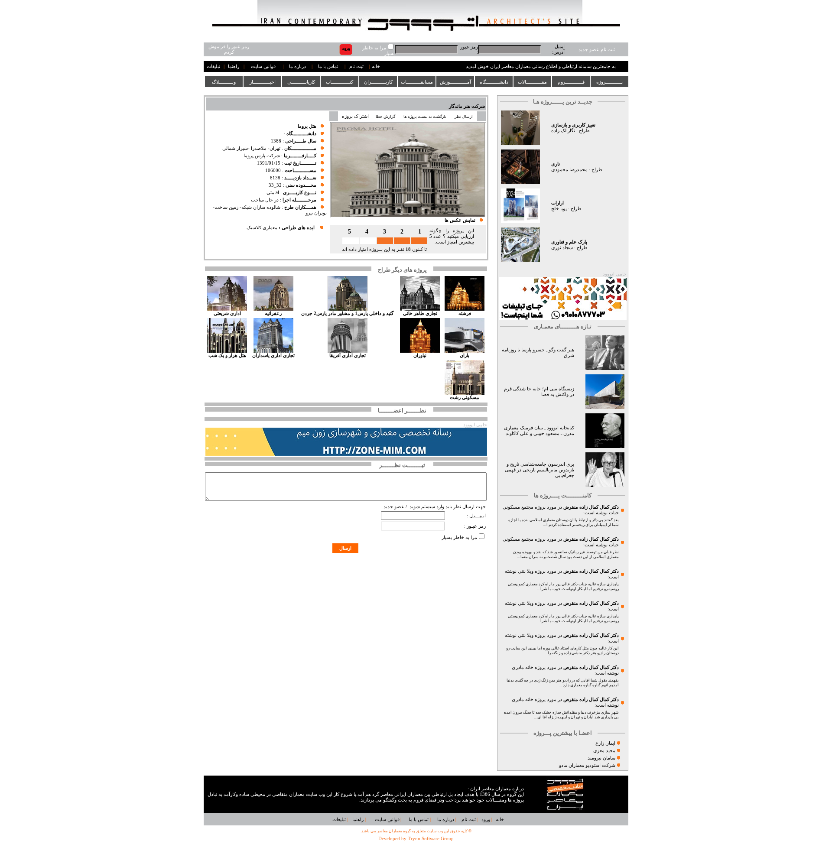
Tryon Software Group (431, 838)
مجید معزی (604, 750)
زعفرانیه (273, 313)
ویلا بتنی (525, 571)
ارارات (557, 203)
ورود (485, 819)
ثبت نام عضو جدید (596, 49)
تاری (555, 164)
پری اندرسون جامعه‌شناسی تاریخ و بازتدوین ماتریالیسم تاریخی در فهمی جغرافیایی (539, 470)
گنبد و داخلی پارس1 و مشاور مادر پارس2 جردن (347, 313)
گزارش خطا (385, 116)
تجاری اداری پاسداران (273, 355)
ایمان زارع (605, 743)
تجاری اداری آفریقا (347, 355)
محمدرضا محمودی (569, 169)
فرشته (464, 313)
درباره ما (297, 66)
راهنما (233, 66)
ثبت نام (356, 66)
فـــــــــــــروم (571, 81)
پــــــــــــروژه (609, 81)
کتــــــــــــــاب (339, 81)
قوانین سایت (263, 66)
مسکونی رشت (464, 397)
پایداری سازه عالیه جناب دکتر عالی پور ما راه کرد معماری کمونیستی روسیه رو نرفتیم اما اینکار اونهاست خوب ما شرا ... (563, 586)
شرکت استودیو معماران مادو (587, 765)
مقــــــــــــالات (532, 81)
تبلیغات (213, 66)
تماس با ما (328, 66)
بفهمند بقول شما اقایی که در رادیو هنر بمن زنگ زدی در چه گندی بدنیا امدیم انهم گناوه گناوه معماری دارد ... (563, 682)
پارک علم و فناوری (569, 242)
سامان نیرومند (601, 758)
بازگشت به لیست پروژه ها (424, 116)
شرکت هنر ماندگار (467, 106)
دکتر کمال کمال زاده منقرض (591, 507)
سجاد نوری (562, 247)
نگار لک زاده (563, 130)
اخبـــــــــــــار (263, 81)
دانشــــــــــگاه (494, 81)
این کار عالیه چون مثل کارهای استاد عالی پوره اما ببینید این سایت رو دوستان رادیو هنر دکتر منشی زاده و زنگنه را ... (562, 650)
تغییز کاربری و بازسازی (573, 125)
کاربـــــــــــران (378, 81)
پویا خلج (559, 208)
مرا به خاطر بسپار (459, 537)
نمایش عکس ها (460, 220)
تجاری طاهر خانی (420, 313)
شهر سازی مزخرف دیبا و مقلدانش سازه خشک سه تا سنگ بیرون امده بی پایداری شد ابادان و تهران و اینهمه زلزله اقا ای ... (561, 714)
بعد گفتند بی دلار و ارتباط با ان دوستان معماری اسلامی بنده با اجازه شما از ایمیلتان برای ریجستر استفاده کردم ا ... (563, 522)
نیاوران (419, 355)
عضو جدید (394, 506)
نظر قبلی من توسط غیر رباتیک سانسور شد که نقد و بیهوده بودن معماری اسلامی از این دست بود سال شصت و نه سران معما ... (566, 554)
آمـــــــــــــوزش (455, 81)
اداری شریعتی (227, 313)
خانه (376, 66)
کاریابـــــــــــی (301, 81)
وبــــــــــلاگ (224, 81)
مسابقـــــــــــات (417, 81)
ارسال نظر (464, 116)
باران (464, 355)
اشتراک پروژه (355, 116)
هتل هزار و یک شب (227, 355)
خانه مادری (522, 667)
